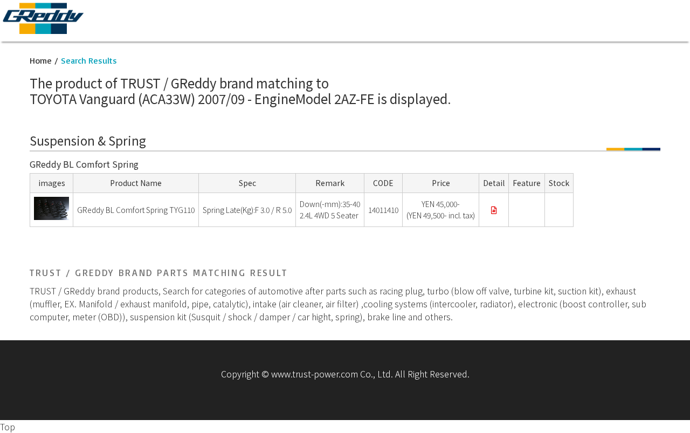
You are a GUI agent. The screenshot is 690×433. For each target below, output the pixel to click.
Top (7, 426)
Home (41, 60)
